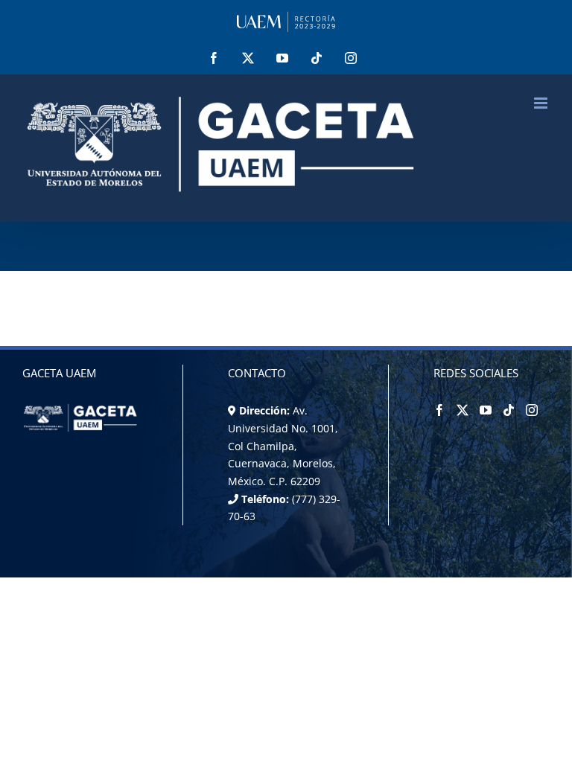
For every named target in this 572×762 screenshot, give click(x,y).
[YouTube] (486, 410)
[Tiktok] (509, 410)
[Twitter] (462, 410)
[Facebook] (439, 410)
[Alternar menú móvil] (542, 103)
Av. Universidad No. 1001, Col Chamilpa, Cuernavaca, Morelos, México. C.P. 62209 (283, 445)
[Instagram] (532, 410)
